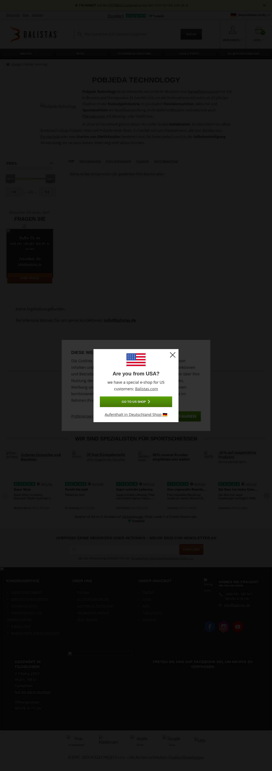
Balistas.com (146, 388)
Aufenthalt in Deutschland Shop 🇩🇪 (136, 414)
